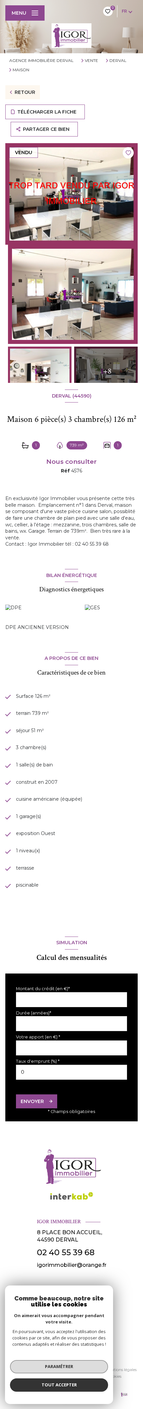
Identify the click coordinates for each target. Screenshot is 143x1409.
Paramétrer (59, 1366)
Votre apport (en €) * (38, 1036)
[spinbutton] (71, 1072)
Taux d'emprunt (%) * (38, 1061)
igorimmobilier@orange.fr (71, 1265)
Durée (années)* (33, 1012)
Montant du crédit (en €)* (43, 988)
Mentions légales (121, 1369)
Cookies (114, 1376)
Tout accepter (59, 1385)
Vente (91, 61)
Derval (117, 61)
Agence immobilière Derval (41, 60)
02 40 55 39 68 (65, 1252)
